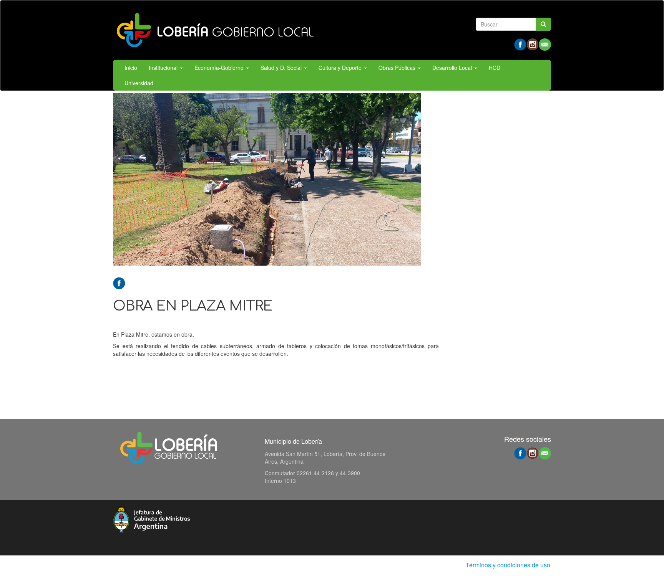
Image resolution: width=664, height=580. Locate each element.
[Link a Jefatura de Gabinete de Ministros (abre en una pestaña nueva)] (151, 518)
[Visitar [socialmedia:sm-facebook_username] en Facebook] (119, 282)
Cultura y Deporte (341, 67)
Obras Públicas (397, 67)
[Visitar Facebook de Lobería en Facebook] (520, 44)
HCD (494, 67)
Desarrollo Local (452, 67)
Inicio (130, 67)
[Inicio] (215, 30)
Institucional (164, 67)
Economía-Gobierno (219, 67)
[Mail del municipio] (545, 44)
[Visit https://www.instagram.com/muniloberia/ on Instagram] (532, 44)
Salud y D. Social (282, 67)
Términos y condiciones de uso (508, 564)
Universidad (138, 83)
